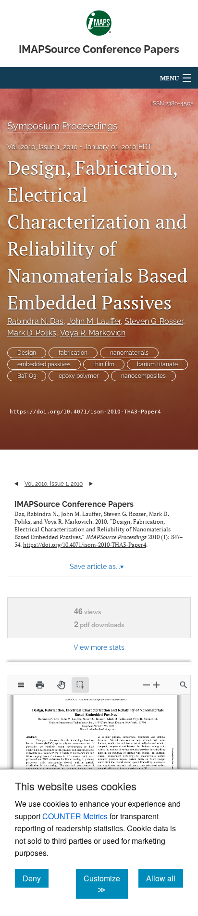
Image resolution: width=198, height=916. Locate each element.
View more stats (99, 647)
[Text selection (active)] (80, 685)
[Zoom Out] (146, 685)
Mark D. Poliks (31, 332)
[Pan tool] (61, 685)
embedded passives (44, 364)
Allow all (164, 878)
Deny (36, 878)
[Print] (40, 685)
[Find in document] (183, 685)
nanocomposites (143, 376)
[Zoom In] (156, 685)
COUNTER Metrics (75, 816)
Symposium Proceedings (62, 126)
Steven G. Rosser (153, 321)
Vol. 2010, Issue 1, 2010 (42, 147)
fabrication (73, 352)
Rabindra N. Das (35, 321)
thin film (103, 364)
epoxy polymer (79, 376)
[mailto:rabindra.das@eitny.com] (99, 727)
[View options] (21, 685)
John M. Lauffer (94, 321)
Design (26, 352)
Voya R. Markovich (92, 332)
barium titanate (157, 364)
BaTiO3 (26, 376)
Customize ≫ (106, 884)
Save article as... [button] (97, 566)
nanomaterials (129, 352)
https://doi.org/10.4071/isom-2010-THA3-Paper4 (85, 412)
